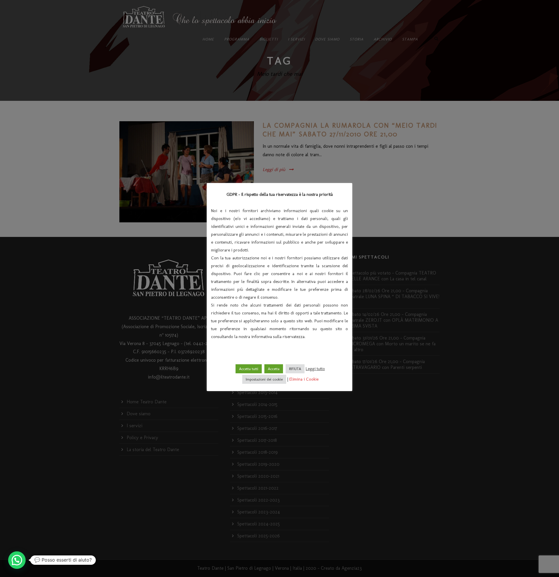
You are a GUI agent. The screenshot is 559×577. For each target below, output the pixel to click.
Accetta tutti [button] (248, 369)
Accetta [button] (274, 369)
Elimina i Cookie (304, 379)
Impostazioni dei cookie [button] (264, 379)
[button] (17, 560)
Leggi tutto (315, 368)
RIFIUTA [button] (295, 369)
